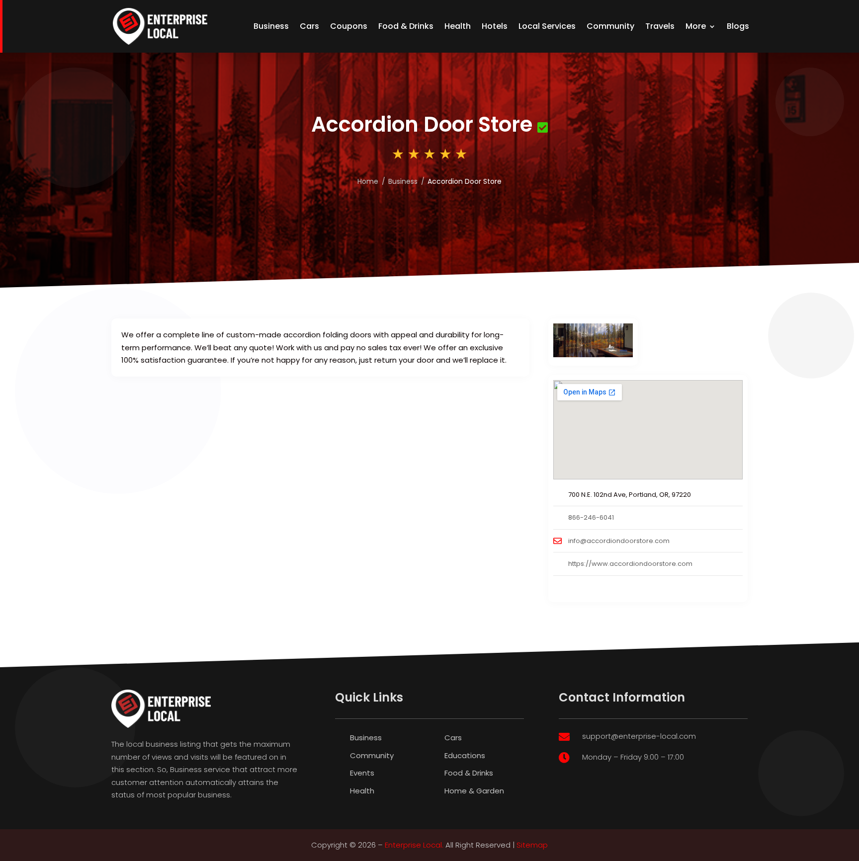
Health (457, 26)
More (696, 26)
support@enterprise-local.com (639, 736)
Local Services (547, 26)
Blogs (738, 26)
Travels (660, 26)
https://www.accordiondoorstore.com (630, 563)
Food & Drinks (405, 26)
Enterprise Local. (414, 845)
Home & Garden (474, 790)
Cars (309, 26)
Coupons (348, 26)
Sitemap (532, 845)
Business (271, 26)
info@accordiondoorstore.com (619, 541)
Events (362, 773)
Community (610, 26)
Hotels (495, 26)
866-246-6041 (591, 517)
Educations (464, 755)
